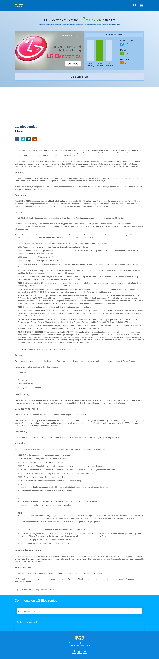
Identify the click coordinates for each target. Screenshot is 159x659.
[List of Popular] (19, 5)
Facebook (17, 139)
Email (34, 139)
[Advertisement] (79, 109)
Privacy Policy (74, 643)
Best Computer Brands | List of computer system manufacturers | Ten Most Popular (79, 25)
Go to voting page (79, 77)
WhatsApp (28, 139)
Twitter (23, 139)
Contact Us (86, 643)
